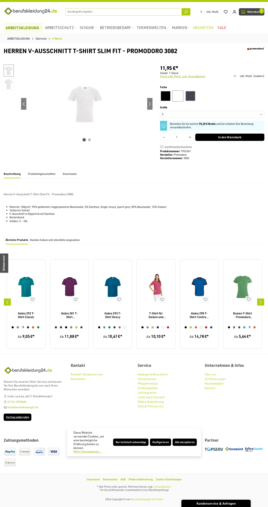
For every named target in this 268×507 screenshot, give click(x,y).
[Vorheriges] (7, 302)
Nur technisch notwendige (131, 442)
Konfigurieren (160, 442)
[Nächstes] (260, 302)
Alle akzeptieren (185, 442)
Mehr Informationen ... (87, 451)
